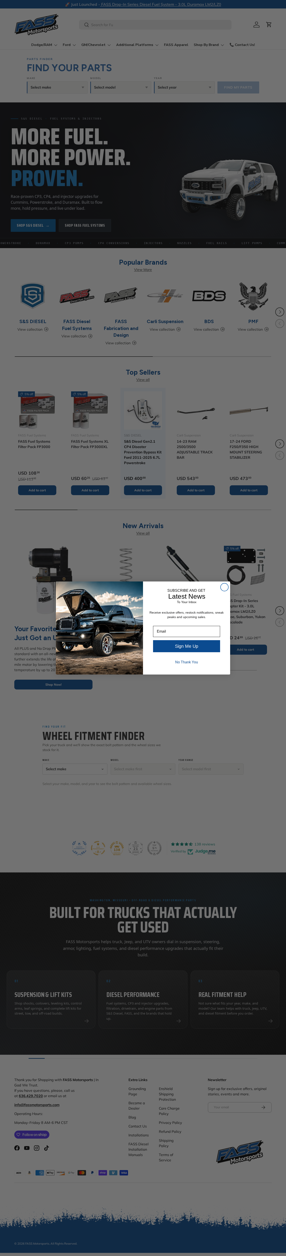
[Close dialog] (224, 587)
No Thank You (186, 662)
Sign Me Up (186, 646)
